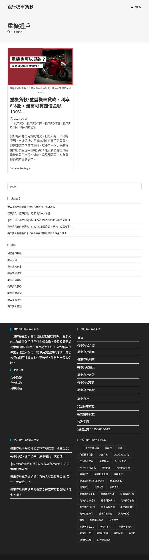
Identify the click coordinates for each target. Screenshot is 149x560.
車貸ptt (113, 520)
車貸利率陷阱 (125, 526)
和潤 (120, 448)
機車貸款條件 (86, 513)
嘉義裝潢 (16, 383)
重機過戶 (18, 31)
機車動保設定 (101, 474)
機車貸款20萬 (108, 494)
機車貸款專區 (52, 123)
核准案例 (83, 422)
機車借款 (106, 467)
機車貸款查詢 (108, 507)
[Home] (8, 31)
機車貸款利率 (34, 123)
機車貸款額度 (86, 367)
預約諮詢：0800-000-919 (93, 429)
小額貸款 (103, 454)
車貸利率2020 (87, 526)
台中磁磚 (16, 378)
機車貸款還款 (86, 375)
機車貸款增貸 (14, 273)
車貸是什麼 (85, 533)
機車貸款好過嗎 (87, 500)
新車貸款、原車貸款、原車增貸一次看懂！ (29, 213)
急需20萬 (104, 461)
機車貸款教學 (14, 286)
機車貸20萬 (116, 480)
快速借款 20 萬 (121, 454)
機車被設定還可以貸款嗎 (92, 480)
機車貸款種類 (28, 127)
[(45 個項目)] (79, 446)
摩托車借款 (120, 461)
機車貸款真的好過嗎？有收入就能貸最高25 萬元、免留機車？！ (40, 226)
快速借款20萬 (87, 461)
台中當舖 (16, 388)
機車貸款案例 (14, 293)
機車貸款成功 (108, 500)
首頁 (80, 338)
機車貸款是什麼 (87, 507)
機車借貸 (84, 474)
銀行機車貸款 (20, 7)
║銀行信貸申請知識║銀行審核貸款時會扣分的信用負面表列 (38, 220)
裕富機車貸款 (86, 414)
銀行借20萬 (85, 539)
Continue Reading (20, 168)
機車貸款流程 (14, 299)
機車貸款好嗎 (127, 494)
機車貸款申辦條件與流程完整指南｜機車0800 (31, 206)
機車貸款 (19, 123)
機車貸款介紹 (86, 345)
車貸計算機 (102, 533)
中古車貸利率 (92, 448)
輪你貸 (132, 533)
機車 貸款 (99, 487)
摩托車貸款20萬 (88, 467)
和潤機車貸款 (14, 253)
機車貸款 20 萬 (87, 494)
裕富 (82, 520)
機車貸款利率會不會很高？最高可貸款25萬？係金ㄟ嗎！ (37, 233)
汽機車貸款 (124, 513)
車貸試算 (118, 533)
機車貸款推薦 (127, 500)
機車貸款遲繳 (86, 390)
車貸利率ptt (106, 526)
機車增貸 (118, 474)
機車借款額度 (123, 467)
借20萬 (108, 448)
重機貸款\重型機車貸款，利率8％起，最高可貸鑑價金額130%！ (40, 105)
